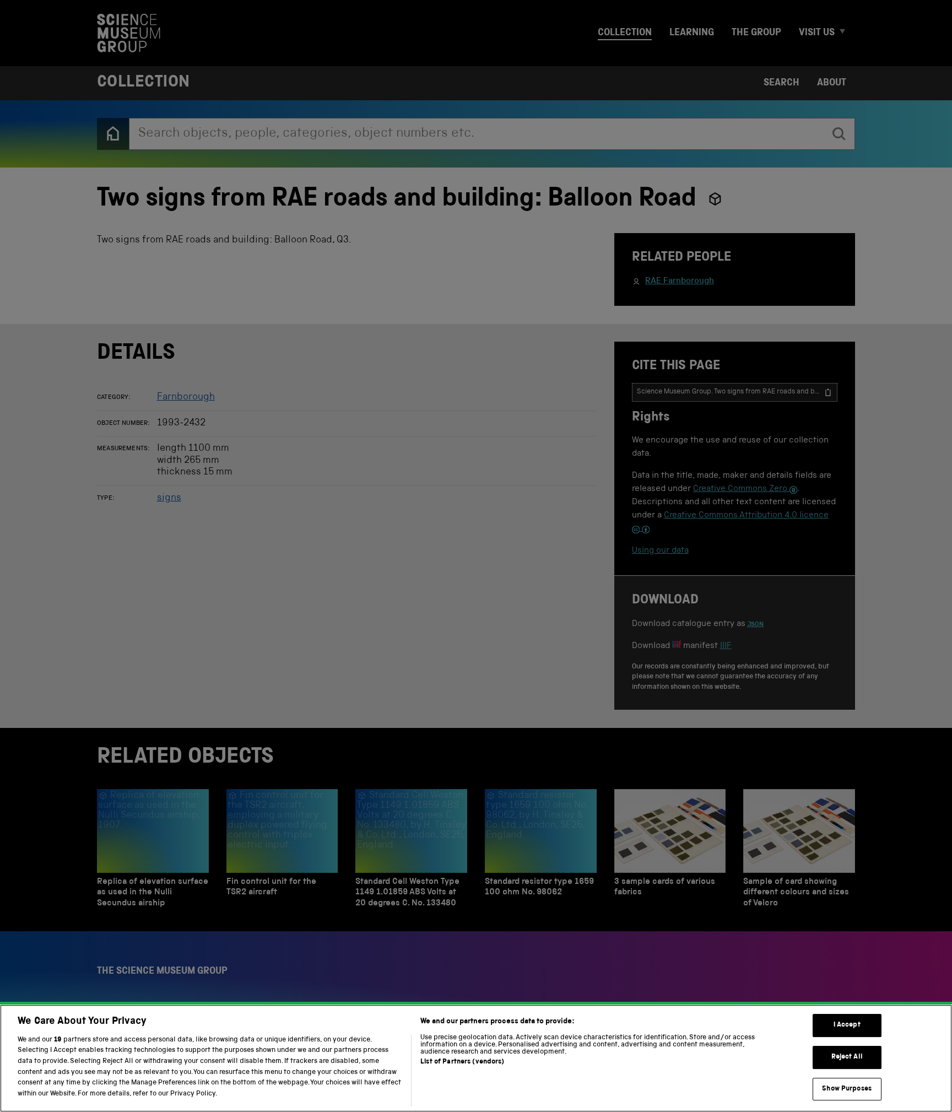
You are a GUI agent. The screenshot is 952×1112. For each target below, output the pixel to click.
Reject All (847, 1057)
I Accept (847, 1025)
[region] (476, 1058)
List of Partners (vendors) (462, 1062)
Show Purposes (847, 1089)
